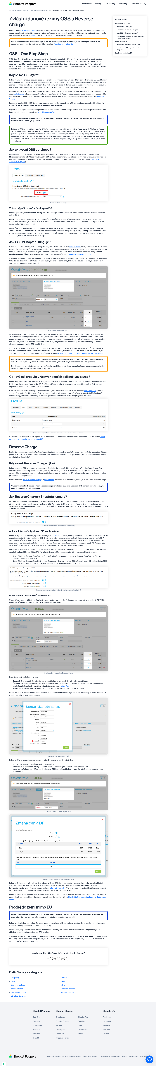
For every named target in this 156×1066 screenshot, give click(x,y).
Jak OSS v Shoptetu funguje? (127, 33)
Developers (60, 1030)
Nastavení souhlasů (18, 992)
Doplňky (81, 1021)
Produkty (97, 4)
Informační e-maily (57, 888)
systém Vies (64, 686)
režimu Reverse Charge (32, 480)
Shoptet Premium (63, 1021)
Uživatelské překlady (19, 996)
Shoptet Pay (83, 1017)
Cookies (64, 978)
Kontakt (36, 1038)
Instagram (107, 1021)
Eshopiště (60, 1034)
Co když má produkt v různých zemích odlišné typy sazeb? (130, 37)
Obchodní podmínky (90, 1056)
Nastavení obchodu (68, 989)
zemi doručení (75, 247)
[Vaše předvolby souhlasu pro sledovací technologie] (4, 1064)
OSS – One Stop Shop (123, 23)
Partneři (59, 1025)
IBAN (63, 981)
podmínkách (49, 480)
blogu (32, 35)
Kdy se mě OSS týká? (124, 27)
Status (80, 1034)
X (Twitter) (107, 1025)
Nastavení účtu (17, 989)
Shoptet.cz (60, 1017)
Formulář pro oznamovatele (138, 1056)
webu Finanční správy (46, 112)
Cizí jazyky (15, 978)
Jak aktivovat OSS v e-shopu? (127, 30)
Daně (13, 981)
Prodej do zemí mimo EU (123, 53)
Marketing (123, 4)
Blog (80, 1025)
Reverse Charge (121, 41)
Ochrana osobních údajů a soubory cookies (113, 1056)
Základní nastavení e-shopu (40, 10)
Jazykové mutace (18, 985)
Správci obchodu (67, 992)
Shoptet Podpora (15, 10)
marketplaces (18, 94)
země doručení (90, 391)
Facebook (107, 1017)
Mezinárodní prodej (29, 30)
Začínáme (86, 4)
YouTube (106, 1030)
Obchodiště (82, 1030)
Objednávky (110, 4)
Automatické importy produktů (30, 439)
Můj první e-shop (62, 1038)
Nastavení (136, 4)
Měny (63, 985)
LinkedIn (106, 1034)
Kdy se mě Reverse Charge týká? (129, 45)
